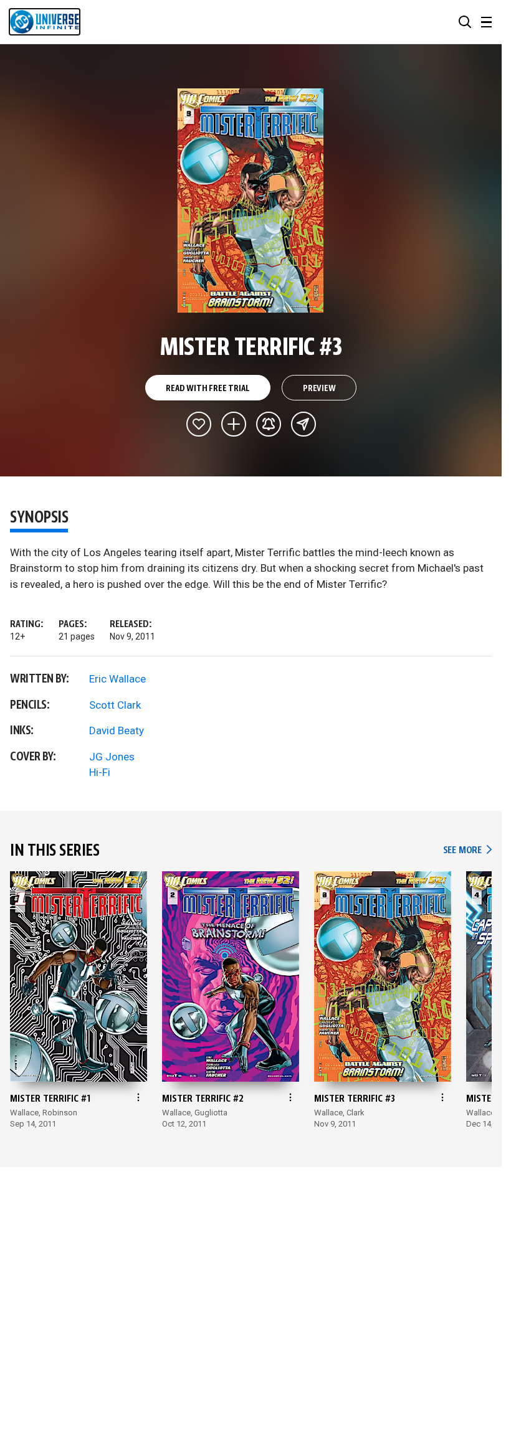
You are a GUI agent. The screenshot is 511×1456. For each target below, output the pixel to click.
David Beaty (116, 730)
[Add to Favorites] (198, 424)
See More (467, 850)
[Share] (303, 424)
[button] (464, 21)
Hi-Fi (99, 772)
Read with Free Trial (207, 388)
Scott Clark (115, 705)
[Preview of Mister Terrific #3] (251, 200)
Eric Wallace (117, 679)
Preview (319, 388)
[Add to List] (233, 424)
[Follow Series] (268, 424)
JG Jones (112, 756)
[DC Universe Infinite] (44, 21)
